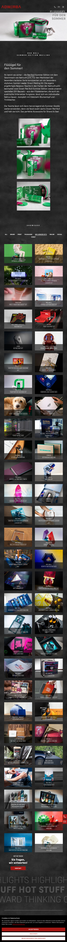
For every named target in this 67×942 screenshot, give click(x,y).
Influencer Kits (41, 234)
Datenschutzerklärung (18, 924)
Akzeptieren (33, 929)
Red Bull (31, 74)
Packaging (28, 234)
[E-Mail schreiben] (59, 7)
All (6, 234)
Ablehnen (33, 934)
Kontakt (18, 868)
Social (59, 234)
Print (20, 234)
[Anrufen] (55, 7)
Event (33, 237)
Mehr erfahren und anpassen (33, 938)
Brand (12, 234)
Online (52, 234)
